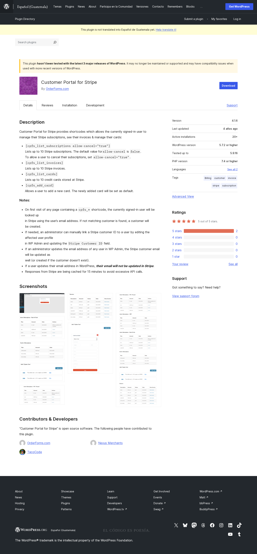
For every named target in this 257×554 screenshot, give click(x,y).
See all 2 (232, 169)
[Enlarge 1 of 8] (60, 298)
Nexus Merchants (110, 443)
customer (219, 178)
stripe (216, 185)
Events (158, 497)
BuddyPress (209, 509)
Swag (159, 509)
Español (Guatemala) (63, 530)
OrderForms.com (57, 89)
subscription (229, 185)
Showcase (67, 491)
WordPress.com (211, 491)
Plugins (65, 503)
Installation (69, 105)
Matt (204, 497)
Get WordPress (239, 6)
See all (233, 264)
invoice (232, 178)
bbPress (206, 503)
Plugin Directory (25, 18)
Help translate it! (166, 29)
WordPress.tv (117, 509)
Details (28, 105)
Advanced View (183, 196)
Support (232, 105)
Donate (160, 503)
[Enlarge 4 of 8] (60, 368)
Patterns (66, 509)
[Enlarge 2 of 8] (60, 321)
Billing (208, 178)
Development (95, 105)
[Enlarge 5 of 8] (60, 390)
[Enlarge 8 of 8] (156, 298)
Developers (114, 503)
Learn (110, 491)
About (19, 491)
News (18, 497)
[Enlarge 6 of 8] (108, 298)
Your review (180, 264)
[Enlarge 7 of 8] (108, 328)
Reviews (47, 105)
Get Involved (162, 491)
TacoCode (34, 452)
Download (228, 85)
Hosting (20, 503)
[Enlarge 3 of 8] (60, 347)
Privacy (19, 509)
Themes (66, 497)
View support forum (185, 296)
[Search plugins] (55, 42)
